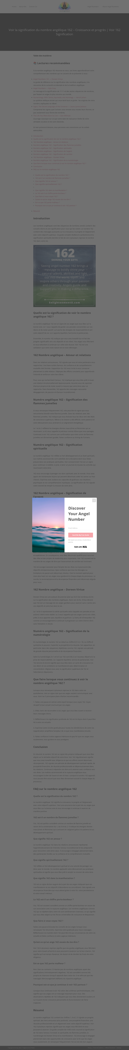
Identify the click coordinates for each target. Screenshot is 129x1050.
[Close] (94, 500)
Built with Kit (80, 547)
